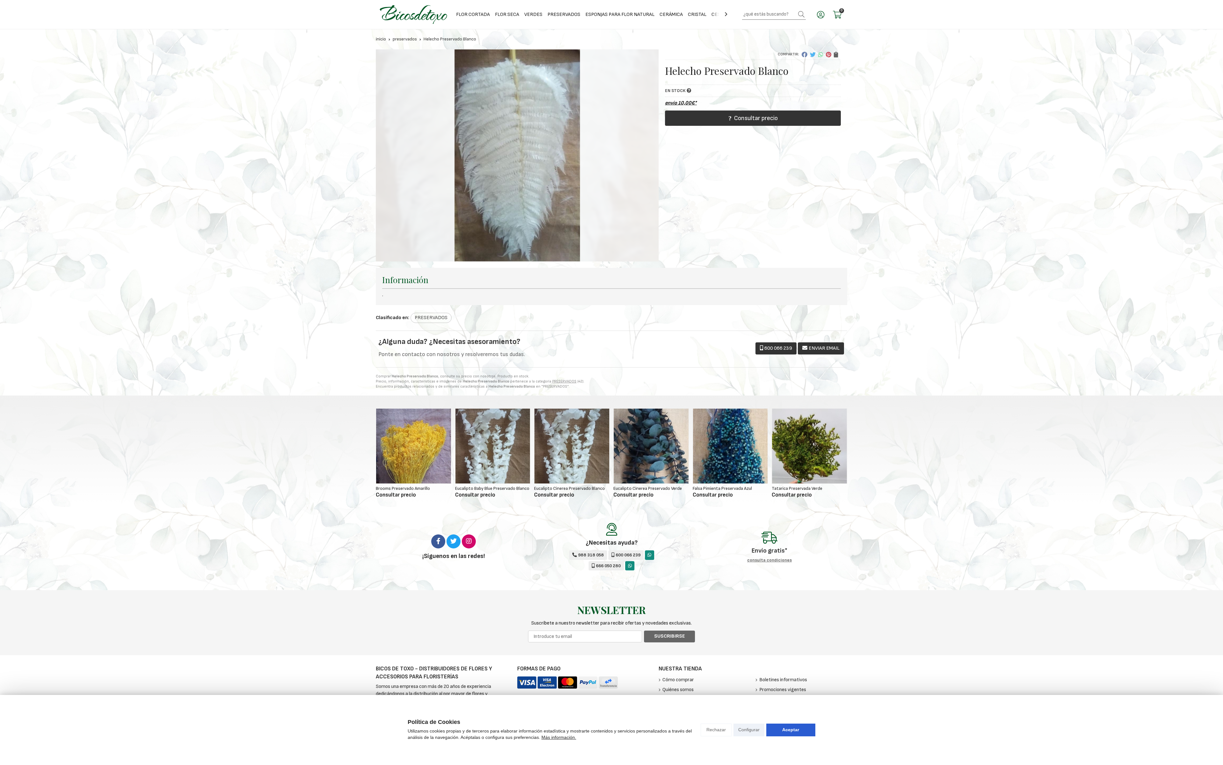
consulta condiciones (769, 560)
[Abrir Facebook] (438, 541)
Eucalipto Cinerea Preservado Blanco (569, 488)
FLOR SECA (507, 14)
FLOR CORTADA (473, 14)
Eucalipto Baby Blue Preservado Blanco (492, 488)
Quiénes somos (678, 690)
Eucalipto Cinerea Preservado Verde (647, 488)
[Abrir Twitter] (453, 541)
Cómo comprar (678, 680)
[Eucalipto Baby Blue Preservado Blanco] (492, 446)
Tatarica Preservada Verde (797, 488)
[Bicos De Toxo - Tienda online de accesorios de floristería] (413, 14)
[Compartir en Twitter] (813, 54)
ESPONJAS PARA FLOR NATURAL (619, 14)
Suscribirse (669, 636)
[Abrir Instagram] (468, 541)
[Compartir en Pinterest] (828, 54)
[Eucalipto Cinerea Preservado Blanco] (571, 446)
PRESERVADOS (563, 14)
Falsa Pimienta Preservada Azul (722, 488)
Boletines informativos (783, 680)
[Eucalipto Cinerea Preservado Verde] (651, 446)
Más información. (558, 737)
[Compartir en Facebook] (804, 54)
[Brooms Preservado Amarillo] (413, 446)
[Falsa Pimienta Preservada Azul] (730, 446)
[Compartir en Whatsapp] (820, 54)
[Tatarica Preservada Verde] (809, 446)
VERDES (533, 14)
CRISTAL (697, 14)
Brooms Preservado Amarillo (403, 488)
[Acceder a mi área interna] (820, 15)
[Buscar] (801, 14)
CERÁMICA (671, 14)
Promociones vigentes (782, 690)
